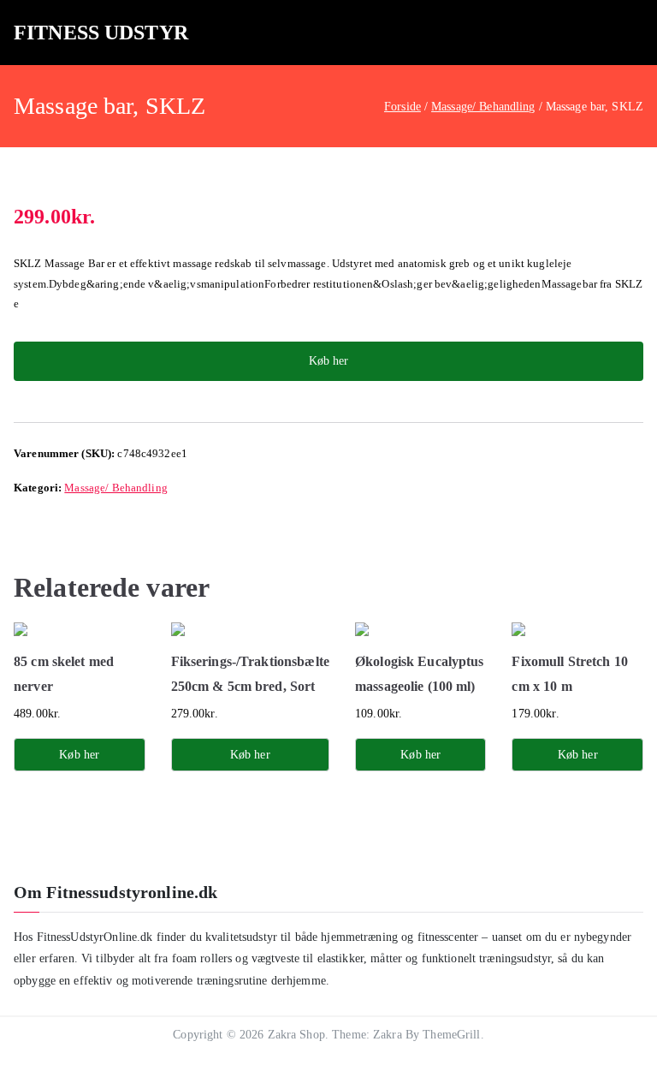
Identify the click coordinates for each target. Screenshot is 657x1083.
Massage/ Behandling (483, 106)
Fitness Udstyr (101, 32)
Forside (402, 106)
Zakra (387, 1034)
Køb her (328, 360)
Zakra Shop (296, 1034)
